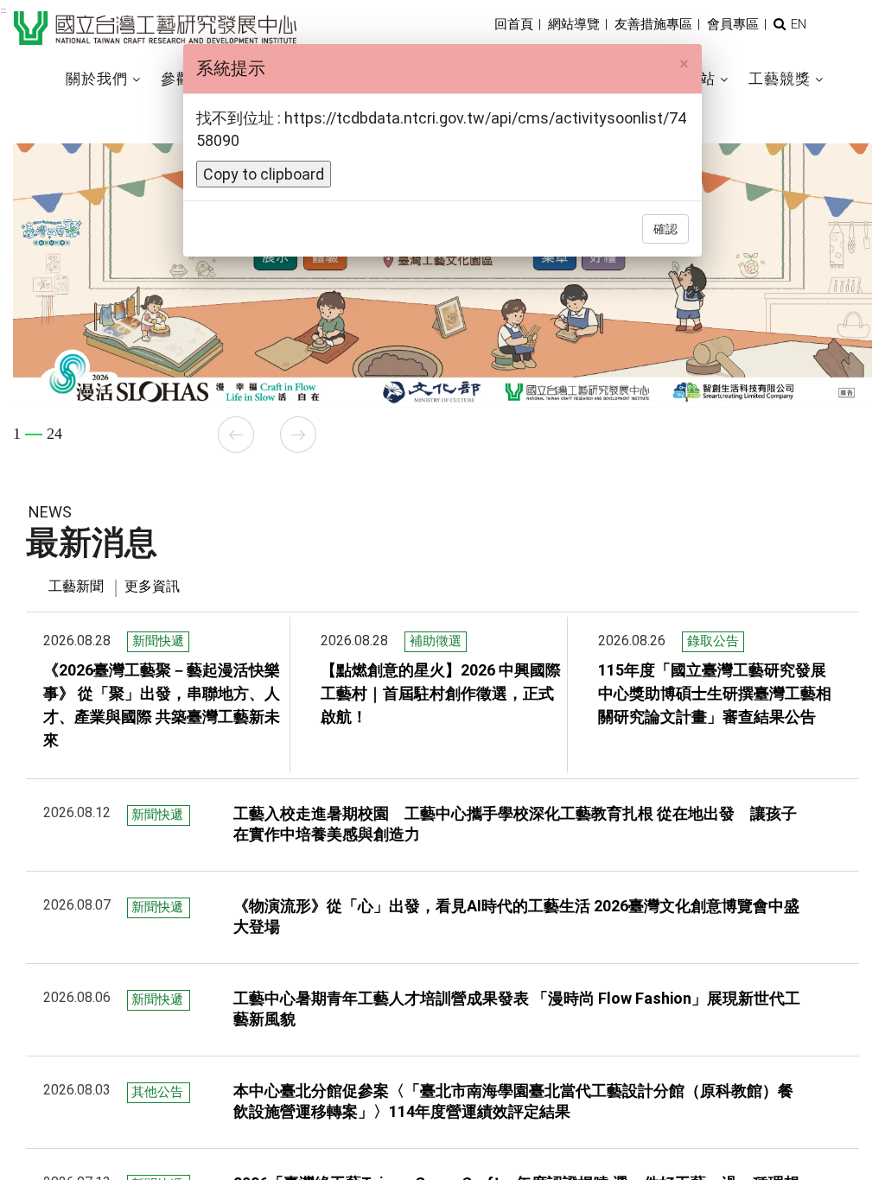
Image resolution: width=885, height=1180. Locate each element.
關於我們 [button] (97, 79)
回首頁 (513, 24)
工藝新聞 (76, 586)
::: (3, 10)
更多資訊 (152, 586)
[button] (780, 24)
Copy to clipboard (263, 174)
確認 (665, 229)
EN (798, 24)
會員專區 (733, 24)
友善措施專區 (653, 24)
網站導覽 (574, 24)
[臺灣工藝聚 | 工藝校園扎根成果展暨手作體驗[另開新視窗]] (442, 260)
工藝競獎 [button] (779, 79)
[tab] (77, 587)
